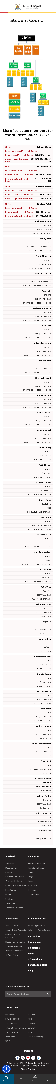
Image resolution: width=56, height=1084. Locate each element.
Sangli (30, 876)
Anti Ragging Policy (36, 925)
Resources (10, 1036)
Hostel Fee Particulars (15, 942)
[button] (6, 1069)
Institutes (10, 863)
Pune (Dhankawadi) (36, 863)
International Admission (16, 930)
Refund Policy (11, 955)
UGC (7, 1041)
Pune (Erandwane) (36, 868)
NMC (30, 1019)
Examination (10, 890)
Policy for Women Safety (39, 930)
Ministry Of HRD (12, 1019)
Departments (11, 868)
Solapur (31, 872)
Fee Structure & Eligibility (12, 936)
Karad (30, 881)
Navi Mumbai (33, 894)
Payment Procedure (14, 950)
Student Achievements (15, 876)
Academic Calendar (14, 907)
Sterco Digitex (28, 1069)
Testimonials (11, 1023)
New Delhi (32, 885)
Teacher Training (35, 1036)
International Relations (15, 1028)
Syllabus (9, 899)
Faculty (8, 872)
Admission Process (14, 925)
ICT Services (34, 1014)
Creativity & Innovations (16, 885)
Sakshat (31, 1028)
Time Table (10, 903)
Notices (8, 894)
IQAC (30, 1032)
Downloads (10, 1014)
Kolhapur (32, 890)
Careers (31, 1023)
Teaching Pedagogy (14, 881)
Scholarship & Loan (13, 946)
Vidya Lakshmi (11, 1032)
